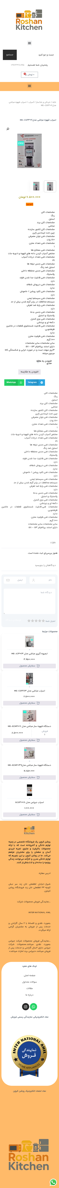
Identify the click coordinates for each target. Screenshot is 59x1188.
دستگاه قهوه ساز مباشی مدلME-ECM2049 (29, 765)
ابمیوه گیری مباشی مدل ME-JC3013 (29, 654)
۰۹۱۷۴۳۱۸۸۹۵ (17, 65)
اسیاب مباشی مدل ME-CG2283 (29, 691)
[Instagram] (25, 1006)
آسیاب (31, 102)
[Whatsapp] (33, 1006)
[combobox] (37, 55)
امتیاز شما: (50, 621)
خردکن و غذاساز (43, 102)
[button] (29, 43)
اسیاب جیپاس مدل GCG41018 (29, 802)
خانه (54, 102)
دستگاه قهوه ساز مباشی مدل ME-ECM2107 (29, 726)
